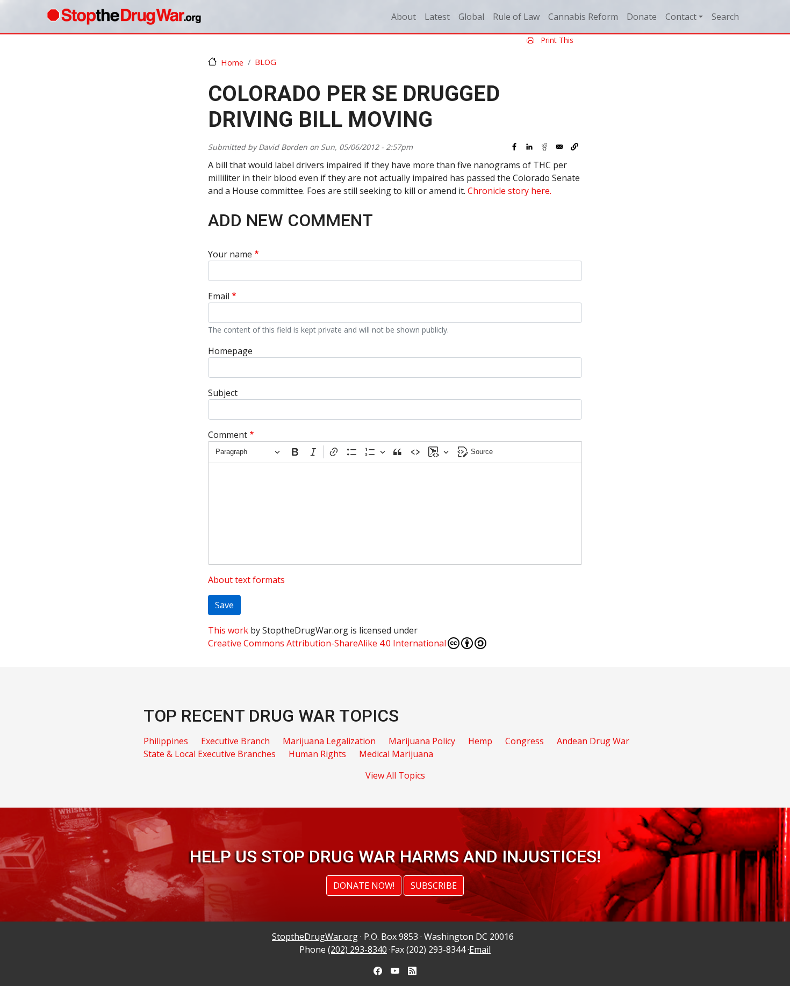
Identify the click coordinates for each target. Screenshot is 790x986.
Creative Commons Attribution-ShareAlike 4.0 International (327, 643)
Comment (227, 435)
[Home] (124, 16)
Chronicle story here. (509, 191)
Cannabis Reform (583, 17)
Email (218, 296)
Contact (680, 17)
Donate (642, 17)
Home (232, 62)
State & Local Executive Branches (209, 754)
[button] (574, 146)
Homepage (230, 351)
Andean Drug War (593, 741)
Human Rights (317, 754)
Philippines (165, 741)
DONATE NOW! (363, 885)
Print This (555, 40)
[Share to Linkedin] (529, 146)
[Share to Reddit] (544, 146)
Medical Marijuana (396, 754)
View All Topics (395, 775)
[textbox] (395, 514)
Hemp (480, 741)
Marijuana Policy (422, 741)
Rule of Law (516, 17)
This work (228, 630)
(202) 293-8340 (357, 949)
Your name (230, 254)
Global (471, 17)
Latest (437, 17)
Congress (524, 741)
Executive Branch (235, 741)
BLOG (265, 61)
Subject (223, 393)
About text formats (246, 580)
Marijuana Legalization (329, 741)
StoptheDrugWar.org (315, 936)
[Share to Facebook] (514, 146)
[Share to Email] (559, 146)
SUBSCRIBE (434, 885)
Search (725, 17)
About (403, 17)
